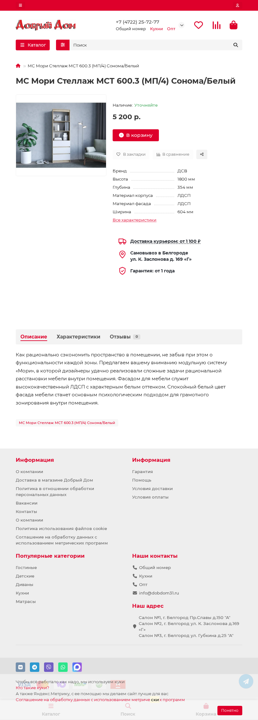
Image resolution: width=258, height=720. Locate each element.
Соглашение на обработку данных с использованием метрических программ (62, 539)
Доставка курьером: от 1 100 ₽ (165, 241)
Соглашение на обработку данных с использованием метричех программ (100, 699)
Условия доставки (152, 488)
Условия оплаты (150, 497)
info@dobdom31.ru (159, 592)
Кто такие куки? (32, 687)
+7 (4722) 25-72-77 (137, 22)
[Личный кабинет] (237, 5)
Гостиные (26, 567)
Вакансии (26, 502)
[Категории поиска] (63, 45)
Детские (25, 575)
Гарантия (142, 471)
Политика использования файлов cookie (61, 528)
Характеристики (78, 337)
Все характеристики (134, 219)
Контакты (26, 511)
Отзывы (124, 337)
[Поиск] (235, 45)
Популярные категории (50, 556)
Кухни (22, 592)
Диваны (24, 584)
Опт (143, 584)
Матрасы (26, 601)
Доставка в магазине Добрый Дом (54, 480)
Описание (33, 337)
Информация (35, 460)
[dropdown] (20, 5)
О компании (29, 471)
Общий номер (155, 567)
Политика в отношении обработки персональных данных (55, 491)
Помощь (141, 480)
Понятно (229, 710)
